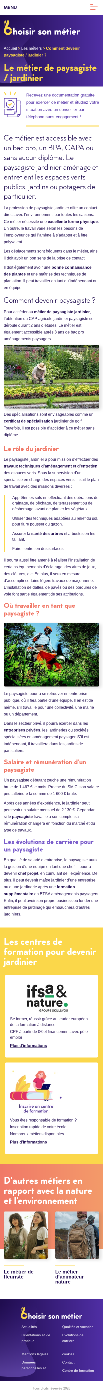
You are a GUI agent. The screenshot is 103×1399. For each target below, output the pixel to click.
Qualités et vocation (78, 1327)
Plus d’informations (28, 1046)
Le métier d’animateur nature (69, 1276)
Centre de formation (78, 1370)
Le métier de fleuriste (19, 1274)
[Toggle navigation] (94, 6)
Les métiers (31, 48)
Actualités (29, 1327)
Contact (68, 1362)
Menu (10, 8)
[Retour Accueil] (42, 27)
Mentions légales (35, 1354)
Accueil (10, 48)
